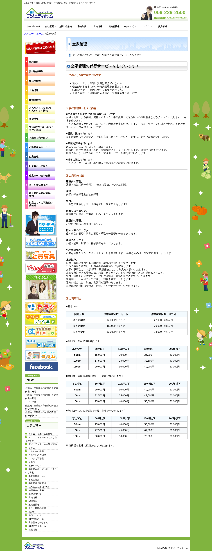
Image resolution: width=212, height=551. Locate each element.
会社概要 (49, 26)
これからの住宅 (36, 451)
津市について (35, 515)
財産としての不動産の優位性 (40, 204)
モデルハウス (130, 26)
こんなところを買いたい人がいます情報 (40, 109)
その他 (32, 462)
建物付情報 (114, 26)
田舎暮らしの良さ (38, 166)
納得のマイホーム (37, 526)
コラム (146, 26)
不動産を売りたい (38, 137)
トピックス (30, 402)
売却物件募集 (36, 71)
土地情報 (98, 26)
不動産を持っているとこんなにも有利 (41, 471)
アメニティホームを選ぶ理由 (43, 444)
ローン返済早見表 (38, 185)
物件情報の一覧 (36, 519)
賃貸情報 (162, 26)
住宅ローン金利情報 (39, 175)
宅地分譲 (81, 26)
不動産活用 (34, 479)
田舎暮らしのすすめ (38, 522)
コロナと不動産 (36, 458)
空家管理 (33, 156)
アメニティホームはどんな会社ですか (41, 439)
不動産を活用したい (39, 147)
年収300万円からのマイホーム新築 (41, 128)
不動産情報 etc (37, 476)
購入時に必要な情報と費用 (40, 194)
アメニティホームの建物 (40, 434)
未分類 (32, 511)
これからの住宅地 (37, 455)
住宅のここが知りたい (39, 486)
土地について (35, 494)
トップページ (33, 26)
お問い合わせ (65, 26)
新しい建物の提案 (37, 508)
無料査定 (33, 62)
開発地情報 (35, 80)
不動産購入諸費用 (37, 483)
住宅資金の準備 (36, 490)
